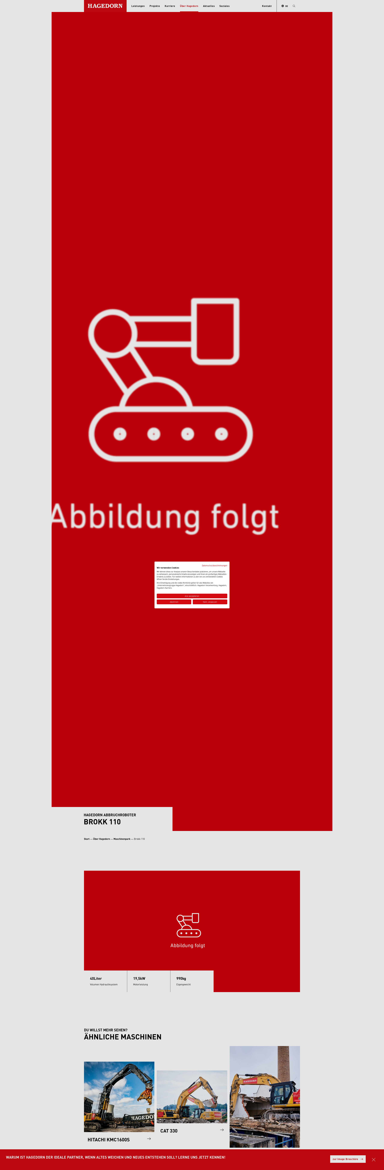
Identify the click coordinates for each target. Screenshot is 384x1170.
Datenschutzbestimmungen (214, 565)
